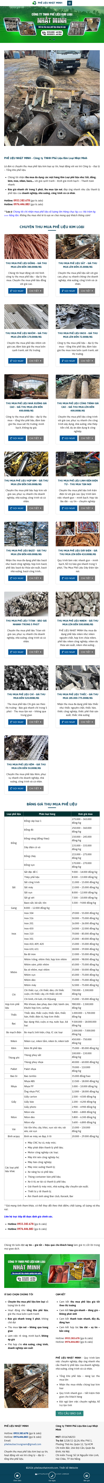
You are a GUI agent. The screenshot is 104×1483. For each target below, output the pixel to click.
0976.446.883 (20, 1436)
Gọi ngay (18, 291)
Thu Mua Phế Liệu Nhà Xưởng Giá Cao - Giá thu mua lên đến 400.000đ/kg (26, 407)
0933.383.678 (20, 1433)
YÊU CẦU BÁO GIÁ (69, 1413)
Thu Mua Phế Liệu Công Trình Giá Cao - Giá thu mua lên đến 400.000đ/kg (78, 407)
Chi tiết (34, 291)
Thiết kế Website (68, 1467)
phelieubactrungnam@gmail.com (22, 1444)
